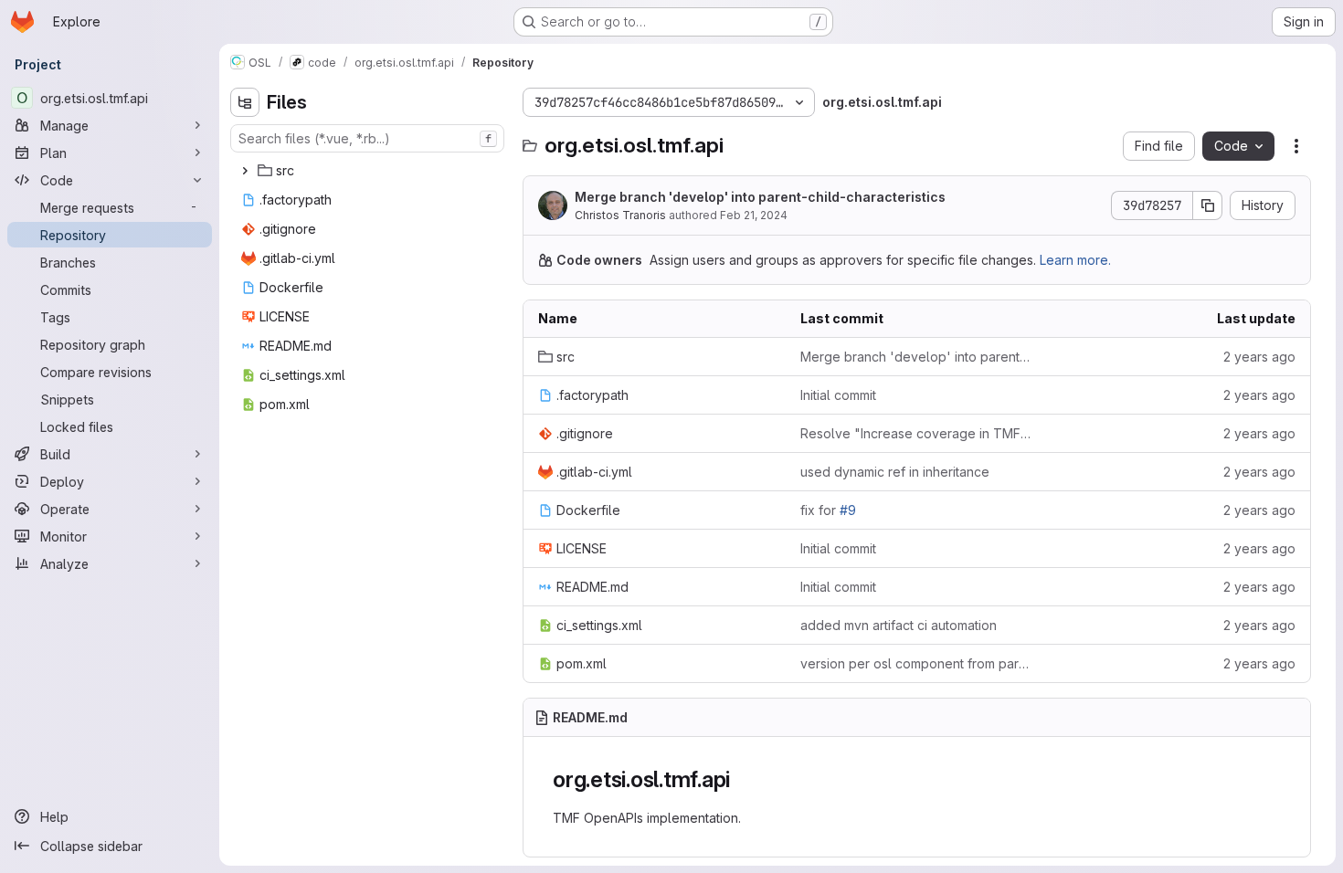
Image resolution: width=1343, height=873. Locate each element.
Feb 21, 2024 (754, 215)
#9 (848, 510)
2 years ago (1259, 356)
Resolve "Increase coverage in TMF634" (916, 433)
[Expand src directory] (245, 171)
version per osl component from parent (916, 663)
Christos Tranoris (620, 215)
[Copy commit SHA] (1207, 205)
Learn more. (1075, 260)
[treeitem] (369, 170)
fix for (828, 510)
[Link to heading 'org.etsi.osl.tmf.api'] (742, 779)
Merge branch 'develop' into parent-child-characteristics (760, 197)
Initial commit (838, 395)
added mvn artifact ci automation (898, 625)
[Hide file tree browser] (244, 102)
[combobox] (367, 138)
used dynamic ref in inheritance (894, 471)
